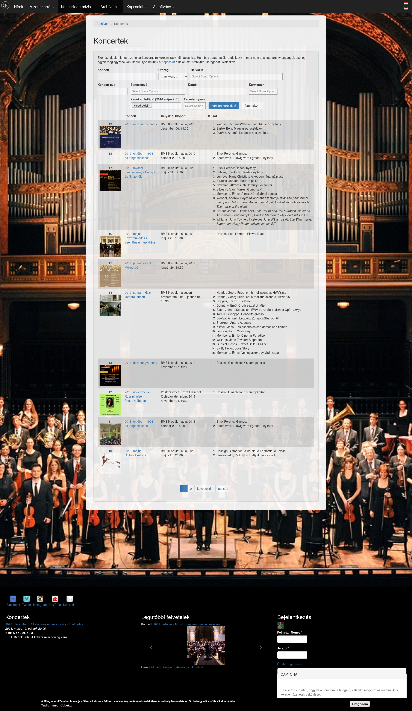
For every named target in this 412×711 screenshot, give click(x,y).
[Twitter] (26, 598)
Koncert (103, 70)
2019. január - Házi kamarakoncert (138, 294)
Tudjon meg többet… (56, 705)
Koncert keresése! (223, 105)
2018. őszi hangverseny (141, 362)
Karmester (256, 84)
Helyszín (197, 70)
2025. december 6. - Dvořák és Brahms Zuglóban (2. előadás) (47, 624)
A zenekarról (41, 6)
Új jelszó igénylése (289, 664)
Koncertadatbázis (76, 6)
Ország (163, 70)
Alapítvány (162, 6)
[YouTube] (55, 598)
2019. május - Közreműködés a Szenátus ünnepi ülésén (141, 237)
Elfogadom (360, 704)
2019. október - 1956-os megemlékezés (139, 155)
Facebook (13, 604)
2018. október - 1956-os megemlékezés (139, 423)
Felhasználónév (289, 632)
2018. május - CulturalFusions (135, 453)
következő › (205, 488)
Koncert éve (106, 84)
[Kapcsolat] (69, 598)
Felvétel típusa (195, 99)
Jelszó (283, 648)
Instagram (40, 604)
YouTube (55, 604)
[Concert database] (406, 8)
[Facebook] (13, 598)
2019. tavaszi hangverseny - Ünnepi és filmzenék (140, 172)
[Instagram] (39, 598)
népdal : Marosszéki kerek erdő (172, 667)
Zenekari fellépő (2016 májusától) (155, 99)
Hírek (18, 6)
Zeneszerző (139, 84)
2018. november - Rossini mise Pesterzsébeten (137, 396)
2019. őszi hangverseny (141, 124)
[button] (151, 645)
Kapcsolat (135, 6)
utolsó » (223, 488)
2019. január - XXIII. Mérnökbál (138, 265)
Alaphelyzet (252, 105)
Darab (192, 84)
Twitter (26, 604)
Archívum (109, 6)
